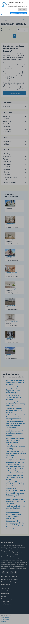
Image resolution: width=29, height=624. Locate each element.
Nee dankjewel (22, 9)
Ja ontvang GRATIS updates (18, 13)
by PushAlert (4, 14)
